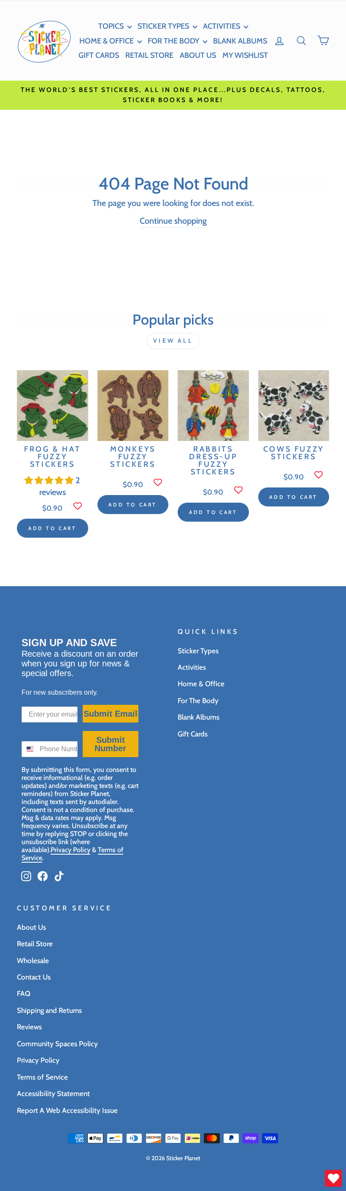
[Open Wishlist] (333, 1178)
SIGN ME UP (173, 726)
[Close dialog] (292, 433)
